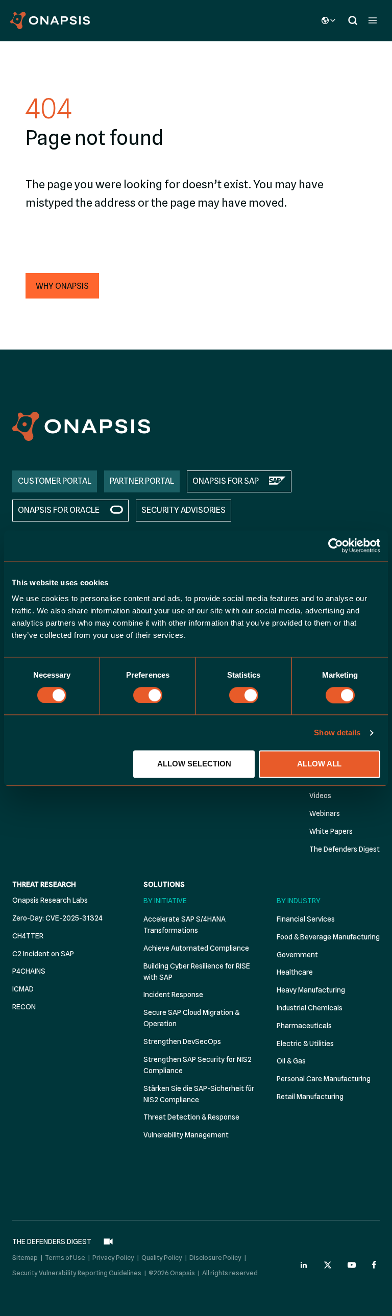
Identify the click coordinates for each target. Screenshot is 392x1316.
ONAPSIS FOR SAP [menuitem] (225, 481)
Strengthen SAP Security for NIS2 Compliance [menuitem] (197, 1065)
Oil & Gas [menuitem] (291, 1061)
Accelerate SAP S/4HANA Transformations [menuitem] (184, 924)
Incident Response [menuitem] (173, 994)
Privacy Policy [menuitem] (113, 1257)
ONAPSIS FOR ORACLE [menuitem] (59, 510)
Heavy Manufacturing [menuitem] (311, 990)
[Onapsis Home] (81, 426)
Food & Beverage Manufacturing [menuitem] (328, 937)
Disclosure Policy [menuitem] (215, 1257)
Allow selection (194, 764)
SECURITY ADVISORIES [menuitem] (183, 510)
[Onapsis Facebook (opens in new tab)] (376, 1265)
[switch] (147, 695)
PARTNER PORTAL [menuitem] (142, 481)
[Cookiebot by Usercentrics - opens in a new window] (335, 545)
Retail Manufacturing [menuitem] (310, 1096)
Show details (337, 732)
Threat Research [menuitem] (44, 884)
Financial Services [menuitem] (306, 919)
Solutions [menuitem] (164, 884)
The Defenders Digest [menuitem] (344, 849)
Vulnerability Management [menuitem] (186, 1135)
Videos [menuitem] (320, 795)
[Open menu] (372, 20)
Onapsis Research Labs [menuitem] (50, 900)
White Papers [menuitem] (331, 831)
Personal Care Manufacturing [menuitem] (324, 1079)
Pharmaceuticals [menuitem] (304, 1026)
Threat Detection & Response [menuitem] (191, 1117)
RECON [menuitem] (24, 1007)
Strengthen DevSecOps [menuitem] (182, 1041)
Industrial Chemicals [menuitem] (309, 1008)
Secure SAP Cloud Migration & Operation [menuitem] (191, 1018)
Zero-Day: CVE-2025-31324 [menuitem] (57, 918)
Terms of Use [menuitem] (65, 1257)
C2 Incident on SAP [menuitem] (43, 954)
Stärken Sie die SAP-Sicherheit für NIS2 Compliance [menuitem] (198, 1094)
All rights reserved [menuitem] (230, 1273)
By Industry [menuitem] (299, 901)
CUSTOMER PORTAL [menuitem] (54, 481)
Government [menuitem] (297, 955)
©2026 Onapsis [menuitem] (172, 1273)
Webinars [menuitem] (324, 813)
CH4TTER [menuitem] (27, 936)
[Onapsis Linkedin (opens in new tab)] (304, 1265)
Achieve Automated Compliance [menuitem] (196, 948)
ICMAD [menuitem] (23, 989)
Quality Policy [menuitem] (161, 1257)
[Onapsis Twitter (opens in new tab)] (328, 1265)
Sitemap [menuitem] (25, 1257)
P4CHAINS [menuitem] (28, 971)
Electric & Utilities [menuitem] (305, 1043)
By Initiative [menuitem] (165, 901)
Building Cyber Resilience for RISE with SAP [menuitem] (196, 971)
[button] (62, 286)
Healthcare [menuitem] (295, 972)
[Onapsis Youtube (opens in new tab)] (352, 1265)
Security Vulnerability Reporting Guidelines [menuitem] (76, 1273)
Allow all (319, 764)
